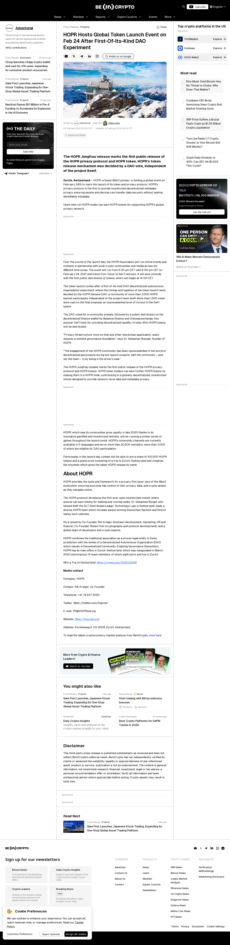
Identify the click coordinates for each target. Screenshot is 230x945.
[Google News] (223, 848)
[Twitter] (74, 56)
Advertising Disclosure (211, 876)
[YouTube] (66, 56)
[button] (26, 874)
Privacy (185, 926)
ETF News (176, 916)
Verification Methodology (206, 869)
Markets (147, 878)
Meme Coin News (180, 911)
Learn (146, 873)
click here (155, 635)
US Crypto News (180, 893)
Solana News (178, 905)
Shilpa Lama (114, 123)
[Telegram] (82, 56)
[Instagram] (97, 56)
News (146, 867)
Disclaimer (198, 926)
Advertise (120, 867)
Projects (85, 26)
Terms (174, 926)
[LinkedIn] (89, 56)
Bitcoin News (178, 873)
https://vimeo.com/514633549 (116, 562)
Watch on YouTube (187, 266)
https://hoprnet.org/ (87, 619)
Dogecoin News (180, 899)
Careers (119, 884)
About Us (120, 878)
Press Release (71, 26)
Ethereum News (180, 888)
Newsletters (149, 890)
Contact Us (121, 873)
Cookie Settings (216, 926)
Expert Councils (151, 884)
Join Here (44, 173)
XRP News (176, 867)
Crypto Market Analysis (179, 880)
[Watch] (201, 238)
